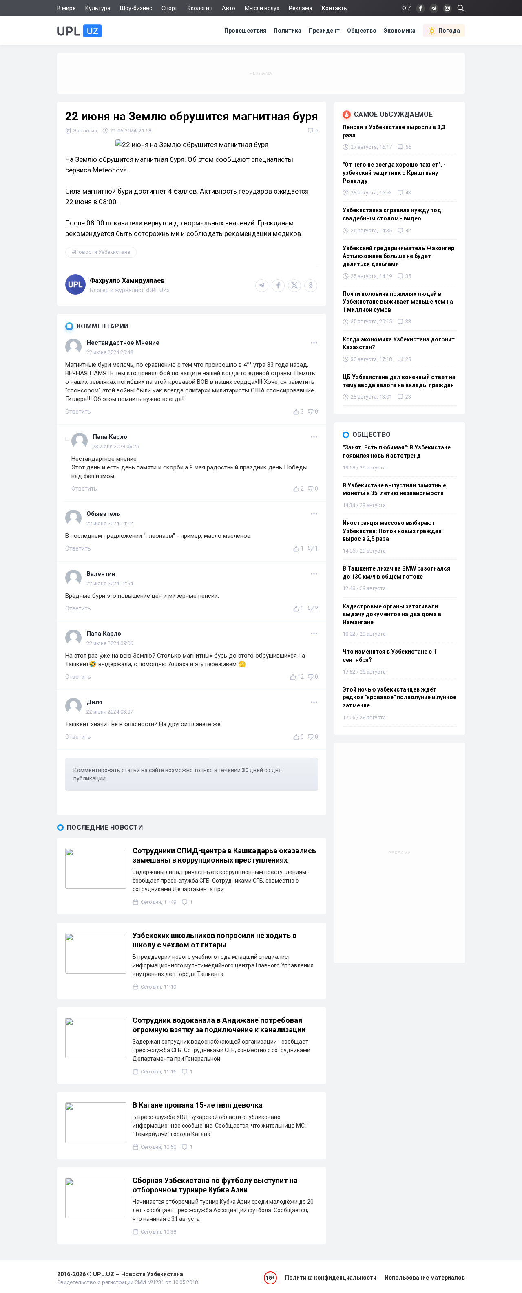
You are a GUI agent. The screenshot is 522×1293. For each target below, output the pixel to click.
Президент (324, 30)
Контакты (335, 8)
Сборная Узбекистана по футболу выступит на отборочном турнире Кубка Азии (215, 1185)
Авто (228, 8)
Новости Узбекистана (102, 252)
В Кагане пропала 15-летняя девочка (198, 1105)
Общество (361, 30)
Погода (449, 30)
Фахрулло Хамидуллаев (127, 280)
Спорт (169, 8)
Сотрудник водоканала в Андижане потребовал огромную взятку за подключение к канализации (219, 1025)
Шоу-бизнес (136, 8)
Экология (199, 8)
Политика (287, 30)
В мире (66, 8)
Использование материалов (425, 1277)
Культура (98, 8)
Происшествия (245, 30)
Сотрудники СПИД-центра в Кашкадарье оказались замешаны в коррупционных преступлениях (224, 855)
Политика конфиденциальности (330, 1277)
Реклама (300, 8)
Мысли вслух (262, 8)
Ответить (78, 411)
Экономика (400, 30)
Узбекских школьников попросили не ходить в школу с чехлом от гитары (214, 940)
